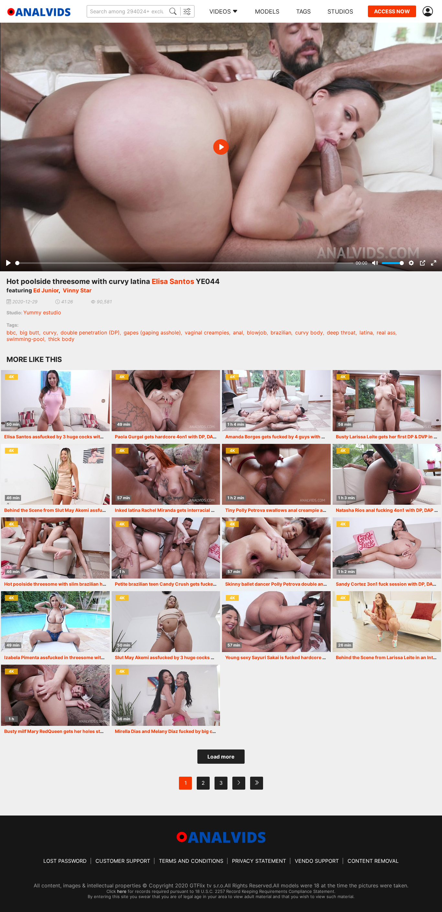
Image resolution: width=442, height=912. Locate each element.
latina (366, 332)
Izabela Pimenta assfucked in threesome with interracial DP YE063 (77, 657)
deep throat (341, 332)
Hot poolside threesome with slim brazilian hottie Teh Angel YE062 (78, 584)
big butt (29, 332)
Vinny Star (77, 290)
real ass (386, 332)
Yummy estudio (42, 312)
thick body (61, 339)
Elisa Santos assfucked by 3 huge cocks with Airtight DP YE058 (74, 436)
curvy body (309, 332)
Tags (303, 11)
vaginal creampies (207, 332)
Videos (220, 11)
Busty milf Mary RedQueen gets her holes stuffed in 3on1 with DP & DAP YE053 (90, 731)
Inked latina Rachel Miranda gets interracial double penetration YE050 (192, 510)
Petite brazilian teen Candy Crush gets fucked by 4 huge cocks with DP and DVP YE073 (210, 584)
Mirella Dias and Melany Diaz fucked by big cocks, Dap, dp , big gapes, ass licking (204, 731)
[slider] (184, 263)
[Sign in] (429, 11)
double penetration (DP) (90, 332)
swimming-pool (25, 339)
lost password (65, 861)
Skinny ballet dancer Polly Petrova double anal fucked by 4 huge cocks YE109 (310, 584)
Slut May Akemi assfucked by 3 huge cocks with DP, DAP (176, 657)
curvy (50, 332)
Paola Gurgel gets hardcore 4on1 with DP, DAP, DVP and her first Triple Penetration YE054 (213, 436)
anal (238, 332)
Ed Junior (46, 290)
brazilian (281, 332)
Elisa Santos (173, 281)
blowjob (257, 332)
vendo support (317, 861)
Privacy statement (259, 861)
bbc (11, 332)
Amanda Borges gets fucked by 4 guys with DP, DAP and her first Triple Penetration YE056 (324, 436)
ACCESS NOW (392, 11)
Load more (221, 756)
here (122, 891)
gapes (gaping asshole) (152, 332)
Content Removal (373, 861)
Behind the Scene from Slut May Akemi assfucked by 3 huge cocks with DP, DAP (91, 510)
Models (267, 11)
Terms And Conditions (191, 861)
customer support (122, 861)
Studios (340, 11)
